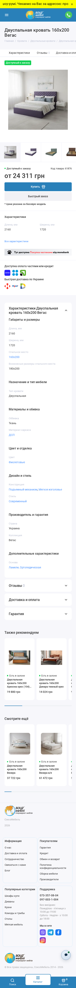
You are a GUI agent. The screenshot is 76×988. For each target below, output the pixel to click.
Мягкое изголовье (50, 489)
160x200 (14, 357)
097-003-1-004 (49, 899)
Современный (18, 501)
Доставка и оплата (16, 853)
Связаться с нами (15, 864)
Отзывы (43, 53)
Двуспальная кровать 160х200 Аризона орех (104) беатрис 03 (18, 683)
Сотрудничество (14, 859)
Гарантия (45, 847)
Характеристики (19, 53)
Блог (7, 870)
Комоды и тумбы (15, 913)
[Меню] (6, 15)
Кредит (44, 853)
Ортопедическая (30, 567)
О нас (8, 847)
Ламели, (14, 567)
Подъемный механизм (23, 489)
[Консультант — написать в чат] (66, 955)
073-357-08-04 (49, 895)
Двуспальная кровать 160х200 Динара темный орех (51, 683)
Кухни (8, 907)
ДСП (12, 434)
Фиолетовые (17, 462)
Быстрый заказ (38, 196)
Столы (8, 918)
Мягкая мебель (14, 924)
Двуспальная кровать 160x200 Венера (17, 769)
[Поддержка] (68, 15)
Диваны (9, 901)
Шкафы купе (12, 895)
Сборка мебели (49, 873)
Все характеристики (16, 241)
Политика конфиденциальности (53, 866)
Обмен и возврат (50, 859)
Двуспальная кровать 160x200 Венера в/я (49, 769)
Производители (49, 879)
